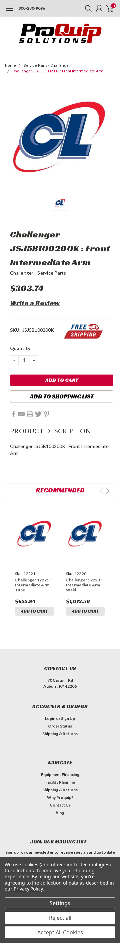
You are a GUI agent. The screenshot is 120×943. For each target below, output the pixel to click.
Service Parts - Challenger (46, 65)
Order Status (60, 726)
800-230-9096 (31, 8)
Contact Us (60, 805)
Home (10, 65)
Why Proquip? (60, 797)
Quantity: (21, 348)
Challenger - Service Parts (38, 273)
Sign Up (68, 718)
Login (50, 718)
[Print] (30, 414)
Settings (60, 903)
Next (108, 491)
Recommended (60, 490)
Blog (60, 812)
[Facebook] (13, 414)
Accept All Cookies (60, 932)
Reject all (60, 917)
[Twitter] (38, 414)
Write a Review (35, 303)
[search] (86, 8)
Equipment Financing (60, 774)
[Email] (21, 414)
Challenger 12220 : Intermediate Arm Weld (84, 584)
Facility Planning (60, 782)
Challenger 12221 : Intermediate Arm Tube (33, 584)
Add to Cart (34, 611)
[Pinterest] (46, 414)
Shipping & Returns (60, 733)
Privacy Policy (28, 889)
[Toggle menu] (9, 11)
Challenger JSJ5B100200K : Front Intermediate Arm (57, 71)
